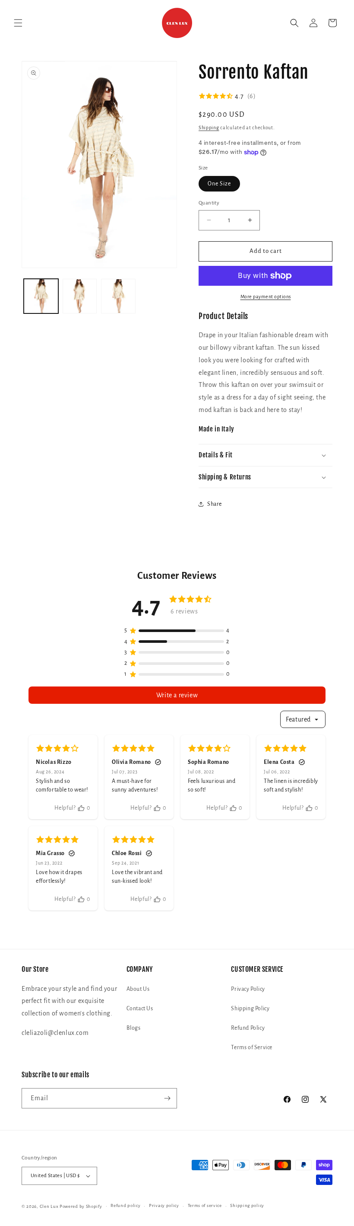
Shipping (209, 127)
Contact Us (139, 1009)
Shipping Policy (250, 1009)
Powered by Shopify (81, 1206)
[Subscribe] (167, 1098)
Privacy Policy (248, 989)
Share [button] (214, 504)
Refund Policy (248, 1028)
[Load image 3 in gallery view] (118, 296)
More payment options (265, 296)
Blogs (133, 1028)
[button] (18, 22)
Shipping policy (247, 1205)
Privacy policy (164, 1205)
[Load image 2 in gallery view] (80, 296)
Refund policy (125, 1205)
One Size (219, 184)
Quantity (209, 203)
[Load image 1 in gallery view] (41, 296)
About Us (138, 989)
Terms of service (205, 1205)
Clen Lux (49, 1206)
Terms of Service (251, 1047)
